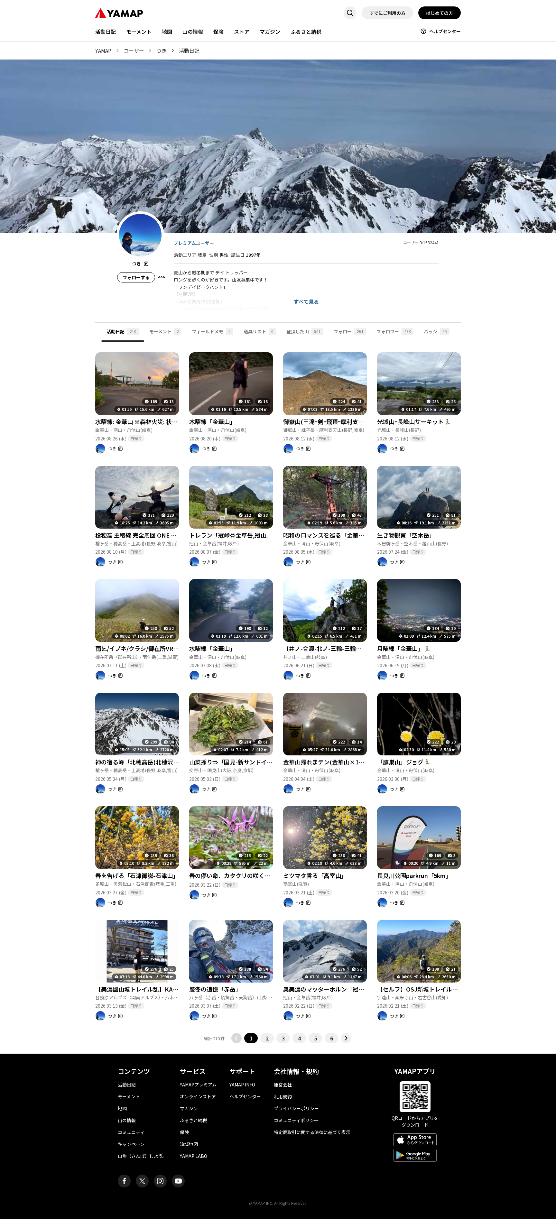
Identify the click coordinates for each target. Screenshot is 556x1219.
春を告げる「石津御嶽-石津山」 (137, 875)
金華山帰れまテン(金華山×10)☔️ (327, 762)
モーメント (139, 31)
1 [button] (251, 1038)
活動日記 (105, 31)
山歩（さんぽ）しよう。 (142, 1156)
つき (161, 50)
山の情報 (192, 31)
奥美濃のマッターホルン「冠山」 (326, 989)
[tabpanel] (278, 693)
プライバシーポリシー (296, 1108)
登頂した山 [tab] (303, 331)
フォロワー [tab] (393, 331)
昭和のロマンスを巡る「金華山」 (326, 535)
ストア (241, 31)
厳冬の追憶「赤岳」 (215, 989)
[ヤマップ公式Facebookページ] (124, 1181)
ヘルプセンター (445, 31)
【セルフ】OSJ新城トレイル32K (420, 989)
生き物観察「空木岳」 (406, 535)
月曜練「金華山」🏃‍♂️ (404, 648)
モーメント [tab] (164, 331)
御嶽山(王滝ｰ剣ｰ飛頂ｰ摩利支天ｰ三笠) (332, 421)
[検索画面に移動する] (350, 12)
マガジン (270, 31)
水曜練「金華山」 (212, 648)
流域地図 (189, 1144)
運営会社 (283, 1084)
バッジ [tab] (435, 331)
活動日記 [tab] (121, 331)
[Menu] (161, 277)
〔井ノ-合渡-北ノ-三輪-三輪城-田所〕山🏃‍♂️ (338, 648)
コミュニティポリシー (296, 1120)
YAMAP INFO (242, 1084)
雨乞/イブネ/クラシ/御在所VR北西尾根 (145, 648)
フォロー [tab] (349, 331)
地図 (167, 31)
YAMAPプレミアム (198, 1084)
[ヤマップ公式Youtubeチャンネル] (178, 1181)
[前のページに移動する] (236, 1038)
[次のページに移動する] (346, 1038)
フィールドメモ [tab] (211, 331)
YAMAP (103, 50)
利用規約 (283, 1096)
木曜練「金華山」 (212, 421)
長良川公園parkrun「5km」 (414, 875)
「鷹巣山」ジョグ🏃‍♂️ (404, 762)
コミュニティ (131, 1132)
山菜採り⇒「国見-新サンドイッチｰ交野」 (244, 762)
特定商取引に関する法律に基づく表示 (312, 1132)
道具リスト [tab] (258, 331)
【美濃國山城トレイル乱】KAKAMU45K (148, 989)
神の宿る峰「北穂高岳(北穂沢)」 (138, 762)
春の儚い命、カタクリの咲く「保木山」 (241, 875)
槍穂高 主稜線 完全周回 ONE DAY (138, 535)
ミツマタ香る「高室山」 (315, 875)
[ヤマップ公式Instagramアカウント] (160, 1181)
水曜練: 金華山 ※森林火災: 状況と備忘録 (148, 421)
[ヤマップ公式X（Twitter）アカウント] (142, 1181)
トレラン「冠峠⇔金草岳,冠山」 (230, 535)
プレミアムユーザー (194, 243)
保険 (218, 31)
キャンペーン (131, 1144)
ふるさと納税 (306, 31)
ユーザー (134, 50)
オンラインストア (198, 1096)
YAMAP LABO (193, 1156)
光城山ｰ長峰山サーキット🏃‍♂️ (414, 421)
